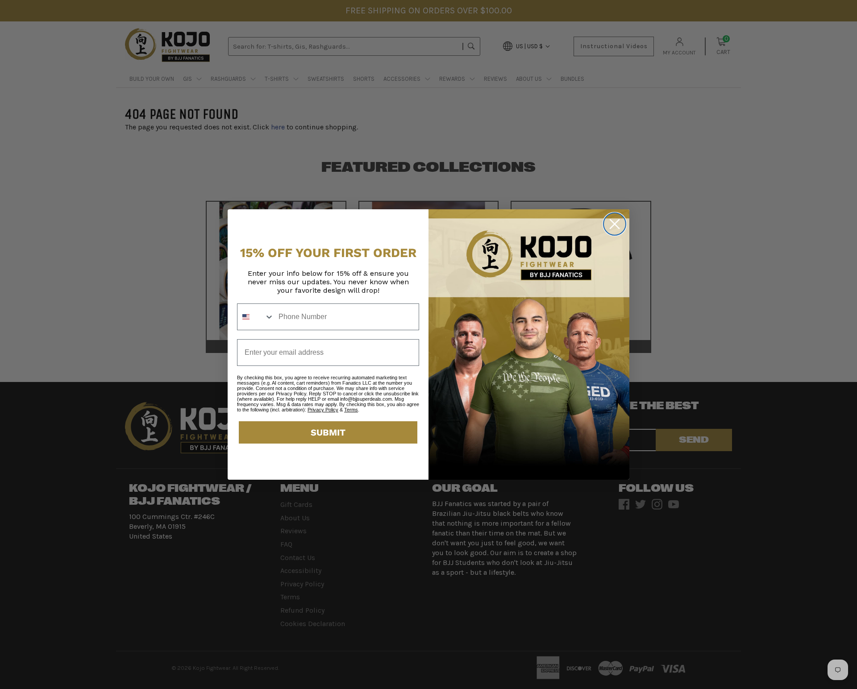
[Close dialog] (614, 224)
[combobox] (255, 317)
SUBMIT (328, 432)
